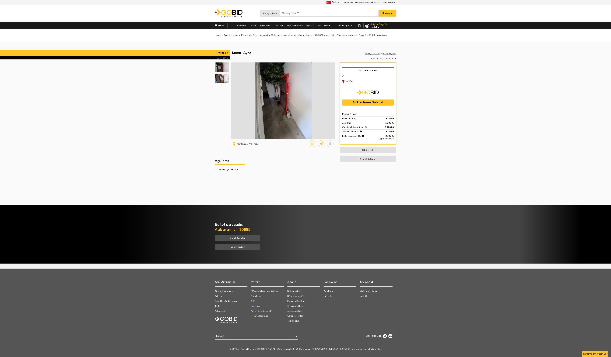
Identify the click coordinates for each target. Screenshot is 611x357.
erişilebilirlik (293, 320)
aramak (388, 13)
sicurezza (255, 306)
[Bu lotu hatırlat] (330, 143)
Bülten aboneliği (295, 296)
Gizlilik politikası (295, 306)
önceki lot (377, 58)
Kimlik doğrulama (368, 291)
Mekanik (328, 25)
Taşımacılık (265, 25)
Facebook (328, 291)
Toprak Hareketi (295, 25)
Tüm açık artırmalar (224, 291)
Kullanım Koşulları (296, 301)
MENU (221, 25)
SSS (253, 301)
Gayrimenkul (240, 25)
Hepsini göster (345, 25)
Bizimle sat (256, 296)
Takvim (218, 296)
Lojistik (253, 25)
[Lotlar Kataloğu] (312, 143)
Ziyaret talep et (367, 159)
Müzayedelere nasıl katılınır (264, 291)
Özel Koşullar (238, 246)
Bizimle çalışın (294, 291)
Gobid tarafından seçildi (226, 301)
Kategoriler (269, 13)
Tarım (318, 25)
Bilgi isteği (368, 150)
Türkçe (335, 2)
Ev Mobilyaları (389, 53)
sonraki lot (389, 58)
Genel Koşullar (237, 238)
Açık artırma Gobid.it (367, 102)
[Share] (321, 143)
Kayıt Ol (364, 296)
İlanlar (218, 306)
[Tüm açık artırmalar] (359, 25)
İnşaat (309, 25)
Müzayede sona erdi (368, 70)
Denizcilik (278, 25)
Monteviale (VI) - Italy (247, 143)
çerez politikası (294, 310)
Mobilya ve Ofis (372, 53)
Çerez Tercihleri (295, 315)
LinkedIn (328, 296)
